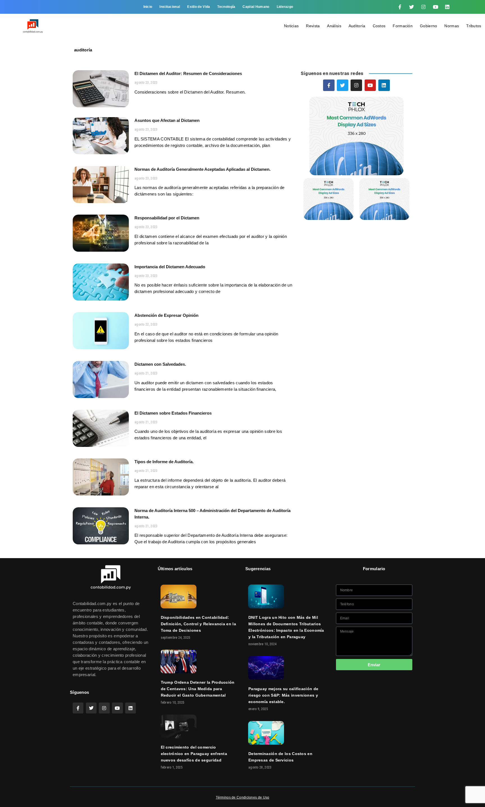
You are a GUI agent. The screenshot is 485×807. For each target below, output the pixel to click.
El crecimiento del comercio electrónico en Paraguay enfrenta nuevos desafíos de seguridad (194, 753)
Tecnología (226, 7)
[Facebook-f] (399, 7)
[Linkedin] (447, 7)
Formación (403, 26)
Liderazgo (285, 7)
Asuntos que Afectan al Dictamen (167, 120)
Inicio (147, 7)
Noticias (291, 26)
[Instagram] (423, 7)
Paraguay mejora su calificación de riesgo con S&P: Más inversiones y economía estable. (283, 695)
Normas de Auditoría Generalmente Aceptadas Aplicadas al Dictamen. (202, 169)
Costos (379, 26)
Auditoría (357, 26)
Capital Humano (255, 7)
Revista (313, 26)
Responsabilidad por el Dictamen (166, 217)
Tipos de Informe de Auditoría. (164, 461)
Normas (451, 26)
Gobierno (428, 26)
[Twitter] (412, 7)
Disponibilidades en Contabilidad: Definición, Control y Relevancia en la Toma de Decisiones (198, 624)
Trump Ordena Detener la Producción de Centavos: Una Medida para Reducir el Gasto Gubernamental (198, 688)
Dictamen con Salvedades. (160, 364)
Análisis (334, 26)
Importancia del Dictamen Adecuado (169, 266)
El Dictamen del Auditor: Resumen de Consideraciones (188, 73)
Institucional (169, 7)
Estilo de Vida (198, 7)
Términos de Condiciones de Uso (242, 797)
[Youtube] (435, 7)
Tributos (473, 26)
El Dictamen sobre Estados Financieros (173, 413)
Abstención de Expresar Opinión (166, 315)
